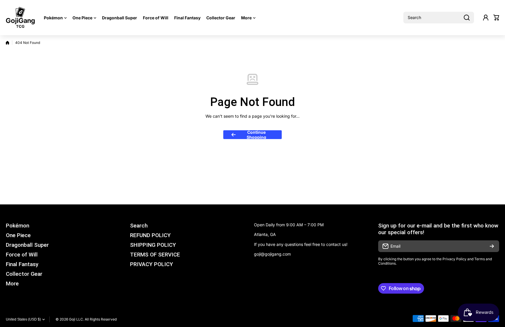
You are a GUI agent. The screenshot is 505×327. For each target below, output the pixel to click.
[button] (496, 17)
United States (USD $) (23, 319)
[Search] (466, 17)
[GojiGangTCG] (20, 17)
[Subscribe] (492, 246)
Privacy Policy (454, 259)
